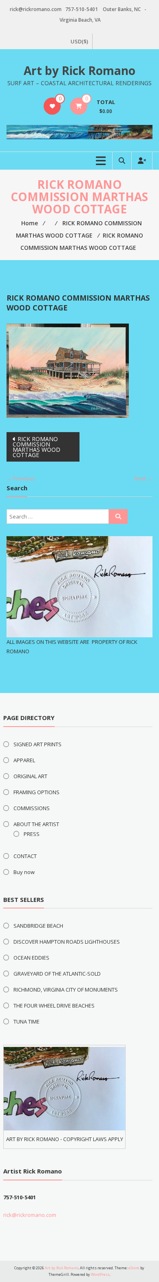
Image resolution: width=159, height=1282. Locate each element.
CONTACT (25, 856)
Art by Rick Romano (79, 70)
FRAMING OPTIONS (36, 792)
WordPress (100, 1274)
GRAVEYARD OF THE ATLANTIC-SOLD (57, 973)
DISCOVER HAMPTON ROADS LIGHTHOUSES (66, 941)
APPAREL (24, 760)
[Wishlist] (52, 106)
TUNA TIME (26, 1021)
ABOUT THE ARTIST (36, 824)
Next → (143, 478)
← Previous (21, 478)
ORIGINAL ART (30, 776)
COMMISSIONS (31, 808)
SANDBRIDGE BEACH (38, 925)
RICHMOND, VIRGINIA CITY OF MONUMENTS (65, 989)
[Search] (118, 516)
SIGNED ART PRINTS (37, 744)
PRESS (32, 834)
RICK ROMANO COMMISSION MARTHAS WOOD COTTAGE (36, 447)
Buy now (24, 872)
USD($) (79, 41)
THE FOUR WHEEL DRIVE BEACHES (54, 1005)
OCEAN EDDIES (31, 957)
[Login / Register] (142, 161)
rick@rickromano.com (29, 1215)
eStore (133, 1268)
